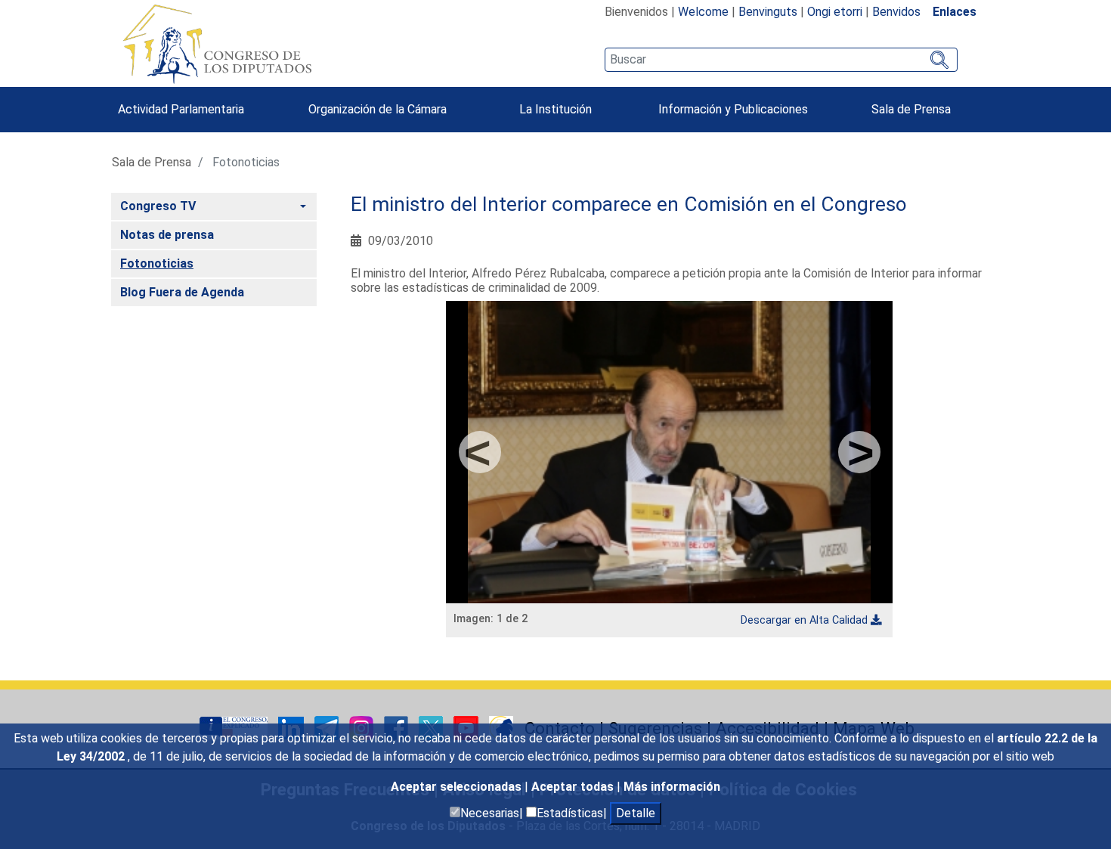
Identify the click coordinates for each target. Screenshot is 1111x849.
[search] (781, 60)
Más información (672, 786)
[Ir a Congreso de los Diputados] (216, 44)
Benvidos (896, 12)
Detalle (635, 813)
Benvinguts (767, 12)
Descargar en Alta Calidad (804, 620)
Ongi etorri (834, 12)
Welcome (703, 12)
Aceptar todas (574, 786)
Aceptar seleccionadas (458, 786)
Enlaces (954, 12)
